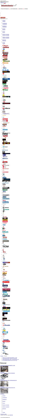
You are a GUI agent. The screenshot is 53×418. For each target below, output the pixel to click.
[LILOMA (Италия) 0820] (3, 270)
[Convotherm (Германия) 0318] (6, 308)
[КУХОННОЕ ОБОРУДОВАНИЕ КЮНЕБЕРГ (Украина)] (5, 48)
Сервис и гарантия (5, 406)
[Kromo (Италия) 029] (5, 130)
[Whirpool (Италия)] (4, 140)
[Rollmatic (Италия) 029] (5, 232)
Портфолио (4, 26)
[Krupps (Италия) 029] (5, 208)
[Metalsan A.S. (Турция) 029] (3, 215)
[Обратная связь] (0, 14)
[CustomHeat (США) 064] (4, 162)
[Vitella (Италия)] (5, 81)
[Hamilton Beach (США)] (5, 354)
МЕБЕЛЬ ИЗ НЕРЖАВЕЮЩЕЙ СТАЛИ (7, 365)
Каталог (3, 28)
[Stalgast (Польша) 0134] (6, 179)
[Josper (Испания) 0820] (3, 112)
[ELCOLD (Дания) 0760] (6, 325)
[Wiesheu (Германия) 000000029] (5, 347)
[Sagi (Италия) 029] (3, 234)
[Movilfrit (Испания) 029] (4, 217)
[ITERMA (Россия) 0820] (5, 266)
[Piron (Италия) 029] (4, 225)
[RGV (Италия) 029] (3, 93)
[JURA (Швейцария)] (4, 83)
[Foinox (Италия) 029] (4, 186)
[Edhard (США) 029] (6, 181)
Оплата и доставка (5, 34)
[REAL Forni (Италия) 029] (3, 227)
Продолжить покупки (4, 1)
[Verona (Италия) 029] (5, 254)
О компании (4, 23)
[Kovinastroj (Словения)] (3, 51)
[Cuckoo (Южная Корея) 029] (5, 172)
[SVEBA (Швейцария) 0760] (4, 319)
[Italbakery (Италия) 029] (5, 188)
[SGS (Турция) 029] (5, 56)
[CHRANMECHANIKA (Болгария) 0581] (4, 298)
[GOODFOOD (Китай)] (6, 143)
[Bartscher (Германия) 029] (5, 63)
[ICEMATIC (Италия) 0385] (5, 340)
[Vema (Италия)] (3, 65)
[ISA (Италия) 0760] (3, 117)
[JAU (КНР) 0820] (4, 259)
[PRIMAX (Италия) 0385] (6, 289)
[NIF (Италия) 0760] (5, 313)
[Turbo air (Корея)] (6, 97)
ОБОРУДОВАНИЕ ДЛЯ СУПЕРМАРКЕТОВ (8, 380)
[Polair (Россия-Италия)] (3, 132)
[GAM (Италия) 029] (4, 192)
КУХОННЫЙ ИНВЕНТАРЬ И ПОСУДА (7, 387)
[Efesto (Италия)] (5, 54)
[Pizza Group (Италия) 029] (5, 121)
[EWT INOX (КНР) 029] (5, 138)
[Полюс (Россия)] (6, 79)
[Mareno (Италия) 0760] (3, 322)
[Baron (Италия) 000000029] (4, 167)
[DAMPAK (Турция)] (6, 61)
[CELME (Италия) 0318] (4, 102)
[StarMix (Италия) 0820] (6, 280)
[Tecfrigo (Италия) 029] (3, 243)
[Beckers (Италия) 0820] (5, 53)
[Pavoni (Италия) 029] (4, 223)
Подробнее (2, 372)
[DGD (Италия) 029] (4, 178)
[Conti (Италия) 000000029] (3, 171)
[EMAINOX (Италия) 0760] (4, 317)
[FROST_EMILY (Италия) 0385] (4, 331)
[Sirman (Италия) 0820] (3, 277)
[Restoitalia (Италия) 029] (4, 229)
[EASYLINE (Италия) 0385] (6, 310)
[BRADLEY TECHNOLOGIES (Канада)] (3, 152)
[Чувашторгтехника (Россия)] (6, 153)
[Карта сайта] (0, 16)
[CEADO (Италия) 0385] (5, 300)
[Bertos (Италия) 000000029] (5, 169)
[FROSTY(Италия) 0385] (4, 126)
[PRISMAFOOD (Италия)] (6, 72)
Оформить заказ (3, 2)
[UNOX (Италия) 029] (4, 264)
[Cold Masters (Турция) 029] (3, 236)
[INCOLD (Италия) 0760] (3, 336)
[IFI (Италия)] (3, 49)
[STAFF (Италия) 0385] (5, 294)
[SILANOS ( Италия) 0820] (3, 268)
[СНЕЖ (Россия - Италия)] (6, 114)
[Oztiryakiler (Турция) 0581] (3, 350)
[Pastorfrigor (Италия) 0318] (3, 92)
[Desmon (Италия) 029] (3, 176)
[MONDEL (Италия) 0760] (4, 329)
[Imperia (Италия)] (5, 119)
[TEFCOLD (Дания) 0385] (3, 107)
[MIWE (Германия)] (5, 134)
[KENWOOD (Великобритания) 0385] (4, 204)
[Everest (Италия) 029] (5, 183)
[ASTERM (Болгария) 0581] (3, 301)
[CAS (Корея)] (5, 70)
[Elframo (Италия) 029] (3, 105)
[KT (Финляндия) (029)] (3, 74)
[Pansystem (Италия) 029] (5, 220)
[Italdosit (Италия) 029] (6, 199)
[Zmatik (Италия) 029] (3, 345)
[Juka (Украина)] (4, 201)
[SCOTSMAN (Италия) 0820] (4, 279)
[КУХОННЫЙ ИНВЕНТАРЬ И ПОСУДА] (4, 393)
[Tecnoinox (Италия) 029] (4, 245)
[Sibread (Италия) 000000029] (4, 275)
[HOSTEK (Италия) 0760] (3, 338)
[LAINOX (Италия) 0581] (6, 296)
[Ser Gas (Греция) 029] (3, 95)
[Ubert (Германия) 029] (3, 250)
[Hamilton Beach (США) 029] (5, 195)
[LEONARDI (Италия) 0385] (3, 284)
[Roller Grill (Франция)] (5, 60)
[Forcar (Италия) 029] (5, 190)
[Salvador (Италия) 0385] (6, 291)
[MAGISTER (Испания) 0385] (5, 286)
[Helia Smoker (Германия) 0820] (3, 149)
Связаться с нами (3, 414)
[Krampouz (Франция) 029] (3, 206)
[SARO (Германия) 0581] (4, 352)
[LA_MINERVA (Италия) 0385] (6, 108)
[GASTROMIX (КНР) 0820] (4, 261)
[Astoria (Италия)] (5, 46)
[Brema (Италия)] (4, 68)
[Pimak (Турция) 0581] (3, 145)
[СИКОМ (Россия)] (6, 123)
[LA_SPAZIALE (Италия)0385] (5, 282)
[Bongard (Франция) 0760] (6, 320)
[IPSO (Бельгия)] (4, 58)
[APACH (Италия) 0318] (3, 303)
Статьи (3, 42)
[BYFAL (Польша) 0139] (4, 155)
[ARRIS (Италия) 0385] (5, 157)
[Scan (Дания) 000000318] (3, 128)
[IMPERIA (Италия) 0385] (6, 341)
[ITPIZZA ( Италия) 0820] (4, 273)
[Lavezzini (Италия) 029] (5, 210)
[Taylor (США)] (5, 147)
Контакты (4, 39)
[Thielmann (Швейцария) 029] (3, 248)
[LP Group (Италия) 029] (4, 211)
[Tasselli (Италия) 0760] (3, 98)
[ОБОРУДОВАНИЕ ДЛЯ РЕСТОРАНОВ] (4, 378)
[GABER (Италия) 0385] (4, 334)
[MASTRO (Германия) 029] (5, 159)
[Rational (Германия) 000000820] (4, 164)
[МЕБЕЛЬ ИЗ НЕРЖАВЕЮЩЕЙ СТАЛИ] (4, 371)
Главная (3, 20)
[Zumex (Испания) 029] (3, 257)
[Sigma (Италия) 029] (4, 238)
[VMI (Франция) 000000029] (5, 349)
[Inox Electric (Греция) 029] (4, 197)
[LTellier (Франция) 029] (3, 213)
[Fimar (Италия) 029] (5, 90)
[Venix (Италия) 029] (4, 252)
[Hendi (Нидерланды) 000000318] (3, 110)
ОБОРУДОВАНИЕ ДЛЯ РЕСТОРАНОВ (7, 373)
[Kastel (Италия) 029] (5, 202)
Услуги (3, 31)
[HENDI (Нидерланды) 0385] (3, 343)
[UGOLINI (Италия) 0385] (5, 136)
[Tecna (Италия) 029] (5, 247)
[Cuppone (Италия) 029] (3, 174)
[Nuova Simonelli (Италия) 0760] (6, 103)
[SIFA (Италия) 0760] (3, 315)
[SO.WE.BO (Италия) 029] (5, 241)
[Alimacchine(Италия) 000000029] (6, 165)
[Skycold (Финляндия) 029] (5, 239)
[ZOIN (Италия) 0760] (3, 327)
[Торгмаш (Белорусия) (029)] (4, 100)
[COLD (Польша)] (4, 77)
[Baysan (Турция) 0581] (4, 306)
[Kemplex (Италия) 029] (5, 86)
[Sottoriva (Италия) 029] (5, 88)
